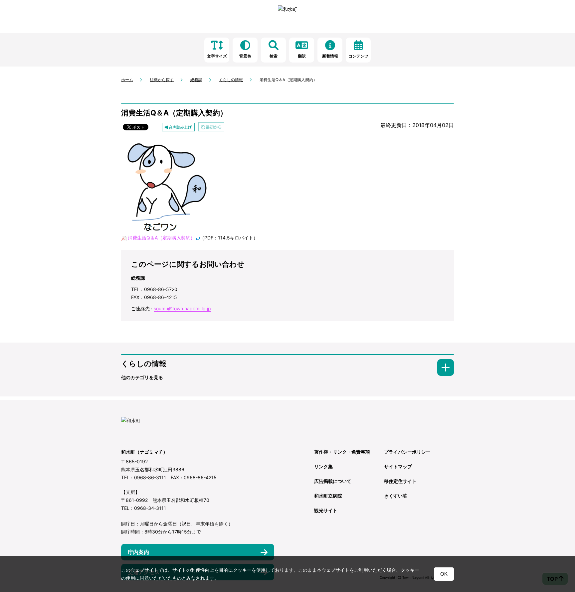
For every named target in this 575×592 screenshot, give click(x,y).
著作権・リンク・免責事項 (342, 452)
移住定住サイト (400, 481)
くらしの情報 (231, 79)
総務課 (196, 79)
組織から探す (162, 79)
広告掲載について (332, 481)
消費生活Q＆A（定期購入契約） (161, 237)
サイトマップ (398, 466)
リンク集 (323, 466)
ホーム (127, 79)
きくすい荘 (395, 496)
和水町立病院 (328, 496)
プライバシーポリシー (407, 452)
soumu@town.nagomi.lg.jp (182, 308)
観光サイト (325, 510)
